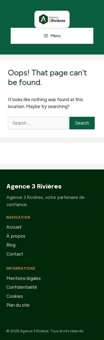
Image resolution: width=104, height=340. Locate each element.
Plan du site (18, 305)
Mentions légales (23, 278)
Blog (10, 245)
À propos (15, 236)
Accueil (13, 227)
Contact (14, 254)
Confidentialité (21, 287)
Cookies (14, 296)
